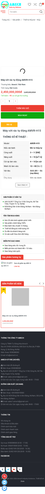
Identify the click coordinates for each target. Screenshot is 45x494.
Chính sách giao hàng (9, 432)
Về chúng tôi (5, 421)
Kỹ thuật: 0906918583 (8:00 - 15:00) (14, 446)
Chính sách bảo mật (8, 426)
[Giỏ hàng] (40, 5)
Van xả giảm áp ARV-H (22, 263)
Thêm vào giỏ (22, 108)
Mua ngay (22, 115)
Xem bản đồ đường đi (11, 365)
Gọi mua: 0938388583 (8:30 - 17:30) (14, 443)
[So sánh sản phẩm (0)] (34, 5)
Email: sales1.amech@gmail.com (15, 401)
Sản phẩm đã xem (11, 283)
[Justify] (41, 11)
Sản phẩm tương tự (11, 257)
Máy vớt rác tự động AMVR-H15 (14, 316)
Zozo (22, 481)
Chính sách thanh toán (9, 429)
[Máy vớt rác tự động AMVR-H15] (22, 44)
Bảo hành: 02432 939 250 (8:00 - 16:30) (15, 451)
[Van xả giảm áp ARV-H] (7, 267)
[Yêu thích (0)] (29, 5)
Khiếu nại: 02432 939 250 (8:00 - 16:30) (15, 449)
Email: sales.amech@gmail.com (15, 377)
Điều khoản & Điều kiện (9, 424)
